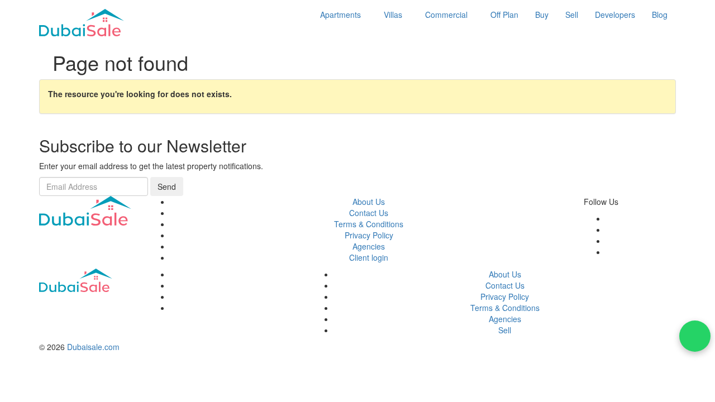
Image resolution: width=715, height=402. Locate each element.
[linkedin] (609, 251)
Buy (542, 14)
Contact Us (368, 212)
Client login (368, 257)
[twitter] (609, 229)
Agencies (368, 246)
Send (167, 186)
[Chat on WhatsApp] (695, 336)
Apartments (340, 14)
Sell (571, 14)
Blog (660, 14)
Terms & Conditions (368, 223)
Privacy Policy (369, 235)
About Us (368, 201)
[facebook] (609, 218)
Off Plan (504, 14)
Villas (393, 14)
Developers (615, 14)
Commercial (446, 14)
